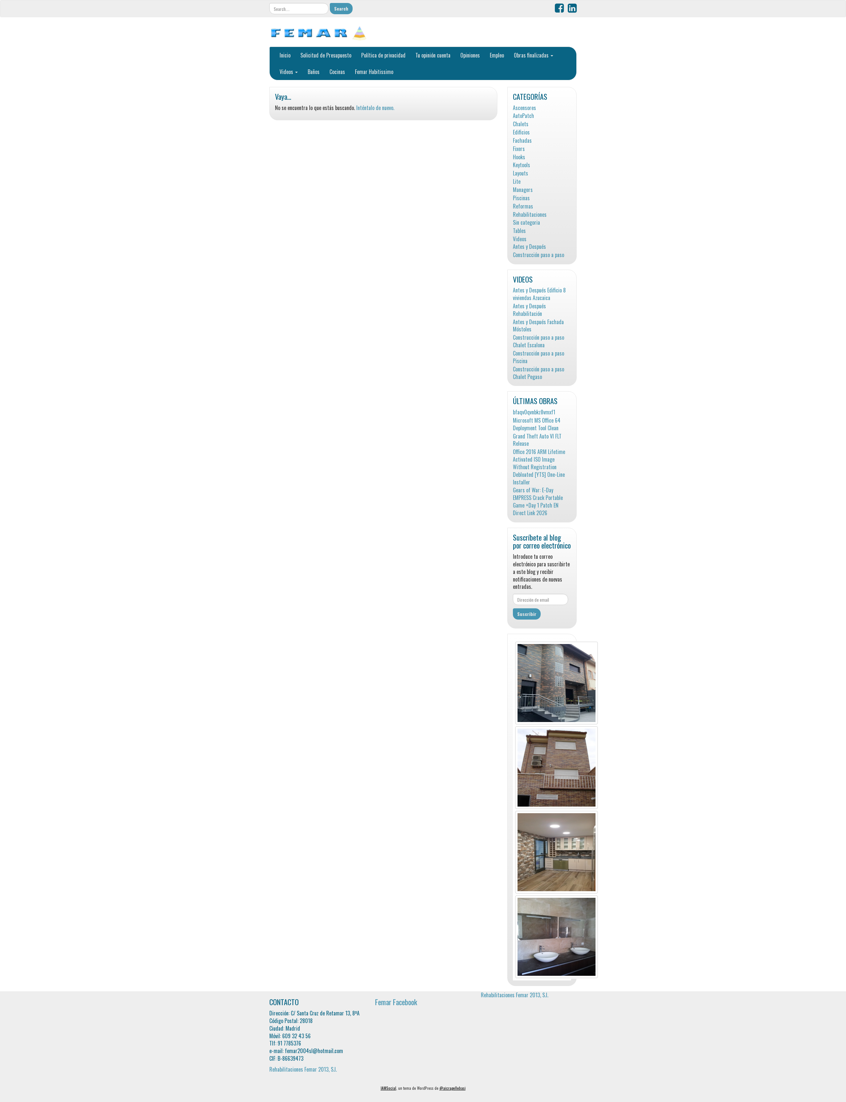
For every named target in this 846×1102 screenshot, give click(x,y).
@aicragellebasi (453, 1088)
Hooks (519, 157)
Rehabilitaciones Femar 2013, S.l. (303, 1069)
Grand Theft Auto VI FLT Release (537, 440)
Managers (523, 190)
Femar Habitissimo (374, 72)
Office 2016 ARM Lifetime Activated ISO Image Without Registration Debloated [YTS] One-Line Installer (539, 467)
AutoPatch (523, 116)
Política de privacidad (383, 55)
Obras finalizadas (532, 55)
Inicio (285, 55)
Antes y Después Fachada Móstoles (538, 325)
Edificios (521, 132)
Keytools (521, 165)
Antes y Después (529, 246)
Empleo (497, 55)
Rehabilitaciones (530, 214)
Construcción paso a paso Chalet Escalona (538, 341)
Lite (516, 181)
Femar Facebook (396, 1001)
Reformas (523, 206)
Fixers (519, 149)
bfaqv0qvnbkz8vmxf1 (534, 412)
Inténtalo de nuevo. (375, 108)
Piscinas (521, 198)
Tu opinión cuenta (432, 55)
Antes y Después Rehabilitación (529, 310)
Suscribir (526, 613)
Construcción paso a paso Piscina (538, 357)
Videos (287, 72)
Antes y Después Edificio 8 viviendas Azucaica (539, 294)
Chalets (520, 124)
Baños (314, 72)
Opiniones (470, 55)
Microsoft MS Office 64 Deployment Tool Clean (536, 424)
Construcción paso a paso (538, 255)
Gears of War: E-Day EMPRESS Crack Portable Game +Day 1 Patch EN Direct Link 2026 (538, 501)
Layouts (520, 173)
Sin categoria (526, 222)
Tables (519, 231)
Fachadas (522, 140)
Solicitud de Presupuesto (325, 55)
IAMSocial (388, 1088)
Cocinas (337, 72)
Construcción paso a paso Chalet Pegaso (538, 373)
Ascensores (524, 108)
